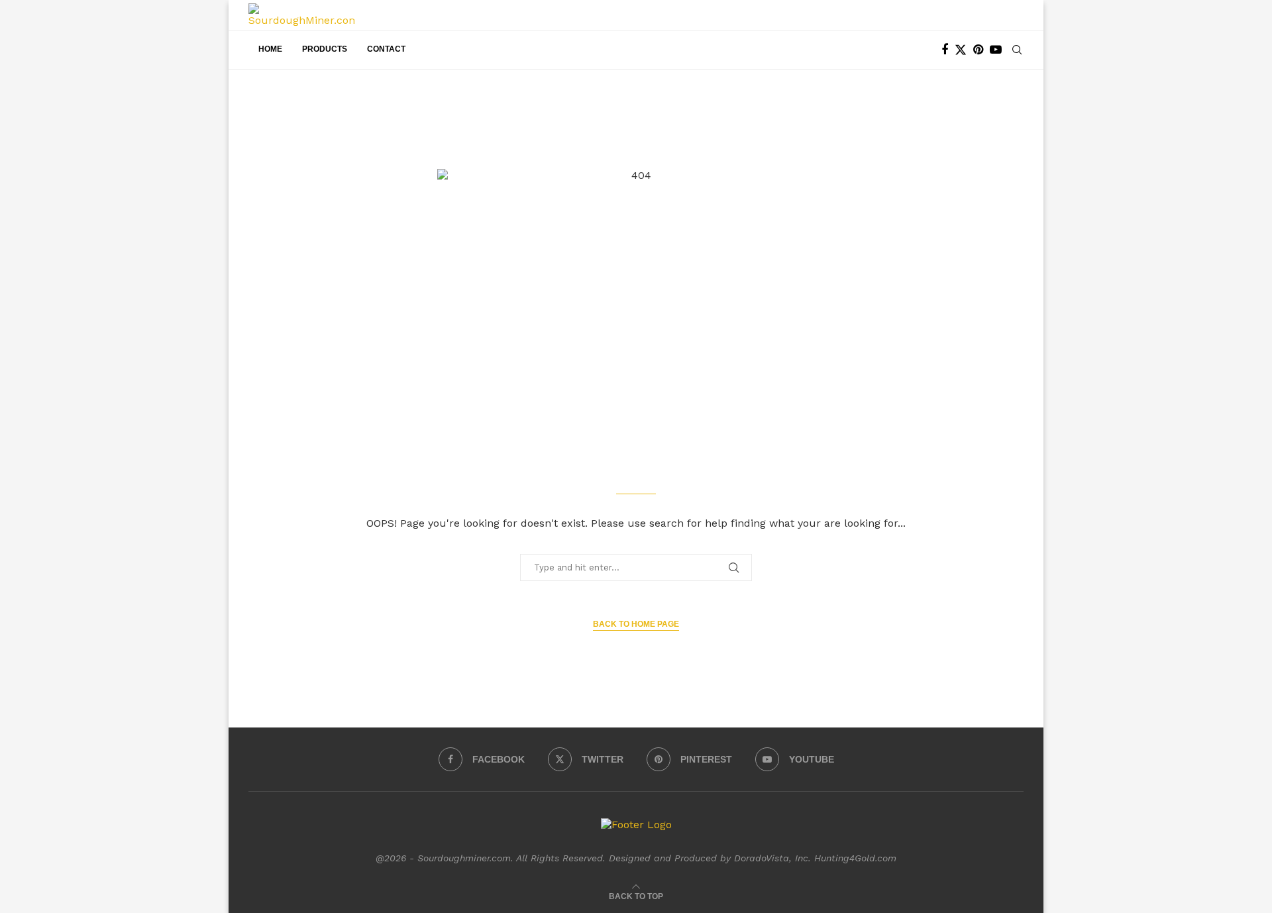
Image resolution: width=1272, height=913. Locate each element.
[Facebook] (944, 49)
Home (270, 49)
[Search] (1017, 49)
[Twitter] (961, 49)
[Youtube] (996, 49)
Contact (386, 49)
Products (324, 49)
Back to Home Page (636, 624)
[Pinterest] (978, 49)
